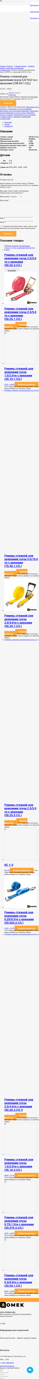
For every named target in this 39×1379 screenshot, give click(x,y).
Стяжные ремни (20, 66)
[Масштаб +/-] (7, 1372)
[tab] (21, 122)
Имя (2, 218)
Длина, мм (4, 94)
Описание (8, 122)
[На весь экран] (5, 1372)
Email (2, 222)
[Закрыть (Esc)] (1, 1372)
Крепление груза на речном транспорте (14, 111)
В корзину (8, 103)
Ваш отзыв (4, 200)
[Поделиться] (3, 1372)
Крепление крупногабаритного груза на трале (19, 112)
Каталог (10, 66)
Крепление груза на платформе (19, 109)
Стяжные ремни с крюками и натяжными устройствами (17, 68)
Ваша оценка (5, 196)
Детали (7, 124)
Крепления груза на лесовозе (25, 115)
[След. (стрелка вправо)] (3, 1374)
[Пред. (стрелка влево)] (1, 1374)
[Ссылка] (12, 1)
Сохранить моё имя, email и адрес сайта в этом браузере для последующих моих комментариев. (18, 227)
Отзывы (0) (8, 126)
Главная (3, 66)
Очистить (12, 95)
